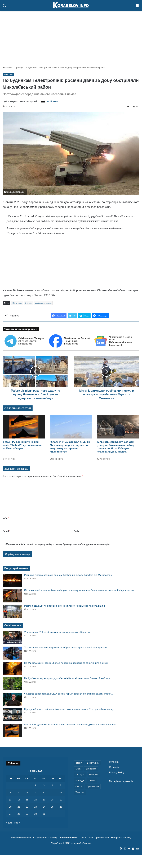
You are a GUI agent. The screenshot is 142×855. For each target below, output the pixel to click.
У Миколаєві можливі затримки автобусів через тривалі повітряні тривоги (65, 647)
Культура (80, 774)
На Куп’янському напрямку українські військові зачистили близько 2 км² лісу (67, 678)
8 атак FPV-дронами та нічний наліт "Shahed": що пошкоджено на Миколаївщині (22, 445)
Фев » (17, 822)
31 (44, 814)
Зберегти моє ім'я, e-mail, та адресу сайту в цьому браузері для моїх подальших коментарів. (58, 544)
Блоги (78, 769)
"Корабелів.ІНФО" (69, 837)
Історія (79, 763)
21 (18, 806)
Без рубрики (93, 763)
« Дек (9, 822)
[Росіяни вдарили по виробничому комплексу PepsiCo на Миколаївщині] (12, 611)
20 (10, 806)
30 (35, 814)
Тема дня (80, 792)
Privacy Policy (116, 772)
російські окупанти (43, 303)
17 (44, 799)
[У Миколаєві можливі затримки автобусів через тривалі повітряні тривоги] (12, 653)
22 (27, 806)
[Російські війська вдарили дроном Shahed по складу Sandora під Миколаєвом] (12, 580)
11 (52, 792)
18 (52, 799)
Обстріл (28, 303)
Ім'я (5, 518)
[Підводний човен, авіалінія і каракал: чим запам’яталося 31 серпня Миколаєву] (12, 714)
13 (10, 799)
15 (27, 799)
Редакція (114, 767)
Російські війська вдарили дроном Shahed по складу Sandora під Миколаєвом (68, 575)
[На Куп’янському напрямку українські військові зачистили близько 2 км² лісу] (12, 683)
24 (44, 806)
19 (61, 799)
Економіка (91, 769)
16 (35, 799)
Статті (79, 786)
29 (27, 814)
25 (52, 806)
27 (10, 814)
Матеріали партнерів (121, 781)
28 (18, 814)
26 (61, 806)
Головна (9, 67)
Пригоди (19, 67)
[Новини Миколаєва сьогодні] (71, 5)
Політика (93, 774)
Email (6, 531)
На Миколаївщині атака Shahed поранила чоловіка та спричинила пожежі (66, 662)
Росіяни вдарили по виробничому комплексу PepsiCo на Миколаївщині (64, 605)
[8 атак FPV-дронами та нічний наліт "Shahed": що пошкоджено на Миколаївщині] (24, 426)
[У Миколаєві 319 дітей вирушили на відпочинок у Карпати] (12, 637)
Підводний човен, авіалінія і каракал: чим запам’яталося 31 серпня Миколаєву (69, 709)
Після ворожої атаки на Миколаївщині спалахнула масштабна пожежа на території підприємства (79, 590)
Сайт (76, 531)
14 (18, 799)
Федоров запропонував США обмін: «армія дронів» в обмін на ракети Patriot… (69, 693)
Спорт (92, 780)
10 (44, 792)
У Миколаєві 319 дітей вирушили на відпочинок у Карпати (57, 632)
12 (61, 792)
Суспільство (93, 786)
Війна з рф (17, 303)
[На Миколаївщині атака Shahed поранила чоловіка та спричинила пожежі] (12, 668)
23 (35, 806)
